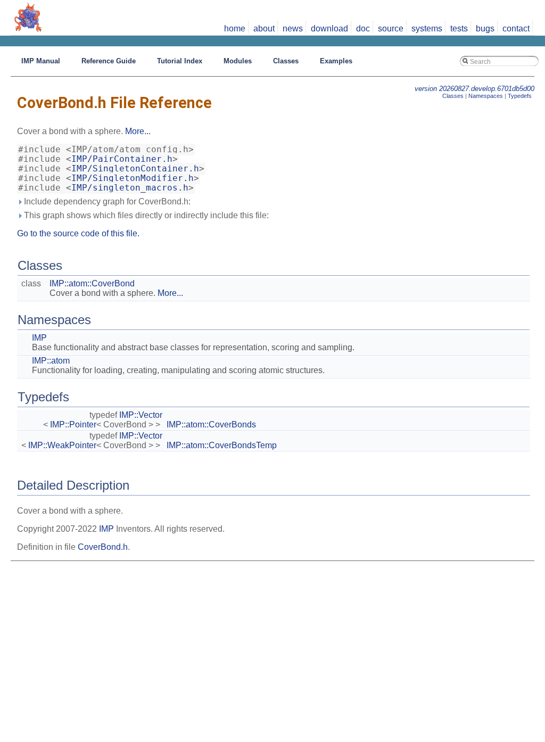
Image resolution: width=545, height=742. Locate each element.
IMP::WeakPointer (62, 445)
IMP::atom (51, 360)
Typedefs (520, 96)
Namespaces (485, 96)
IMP (39, 337)
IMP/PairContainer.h (121, 159)
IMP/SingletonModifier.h (132, 178)
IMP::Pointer (73, 424)
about (264, 28)
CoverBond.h (103, 546)
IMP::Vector (140, 414)
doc (363, 28)
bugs (485, 28)
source (390, 28)
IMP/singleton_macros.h (129, 188)
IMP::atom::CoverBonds (211, 424)
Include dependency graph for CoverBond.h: (106, 201)
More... (138, 131)
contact (516, 28)
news (293, 28)
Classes (453, 96)
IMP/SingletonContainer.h (135, 169)
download (329, 28)
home (234, 28)
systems (426, 28)
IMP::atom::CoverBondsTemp (222, 445)
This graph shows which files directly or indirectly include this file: (145, 215)
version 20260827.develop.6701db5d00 (474, 89)
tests (459, 28)
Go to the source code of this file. (78, 233)
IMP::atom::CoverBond (92, 283)
